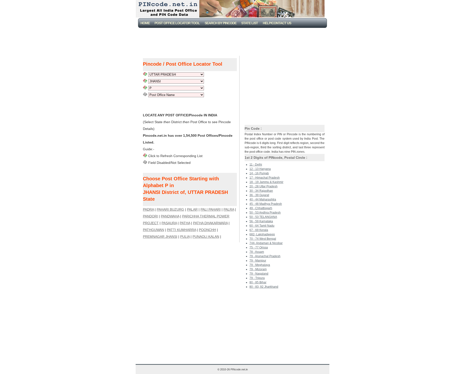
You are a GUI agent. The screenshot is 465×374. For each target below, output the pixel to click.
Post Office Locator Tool (177, 23)
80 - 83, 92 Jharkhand (263, 286)
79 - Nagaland (258, 273)
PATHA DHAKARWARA (210, 223)
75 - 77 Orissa (258, 247)
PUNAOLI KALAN (206, 237)
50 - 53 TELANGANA (263, 217)
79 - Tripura (257, 278)
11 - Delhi (255, 164)
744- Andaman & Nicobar (266, 243)
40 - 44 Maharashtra (262, 199)
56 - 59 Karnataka (261, 221)
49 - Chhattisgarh (260, 208)
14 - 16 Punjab (259, 173)
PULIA (185, 237)
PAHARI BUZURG (170, 209)
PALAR (192, 209)
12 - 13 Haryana (260, 169)
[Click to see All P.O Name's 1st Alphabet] (145, 88)
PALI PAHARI (211, 209)
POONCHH (207, 230)
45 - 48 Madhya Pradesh (265, 204)
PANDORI (150, 216)
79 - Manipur (257, 260)
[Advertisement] (233, 41)
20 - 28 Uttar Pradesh (263, 186)
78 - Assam (256, 252)
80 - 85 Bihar (257, 282)
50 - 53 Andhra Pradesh (265, 212)
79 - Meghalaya (259, 265)
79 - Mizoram (258, 269)
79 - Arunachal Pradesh (264, 256)
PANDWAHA (170, 216)
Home (145, 23)
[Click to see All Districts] (145, 81)
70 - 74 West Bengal (262, 238)
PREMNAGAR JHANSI (160, 237)
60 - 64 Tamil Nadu (261, 225)
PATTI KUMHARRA (181, 230)
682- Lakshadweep (262, 234)
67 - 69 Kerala (258, 230)
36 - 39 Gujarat (259, 195)
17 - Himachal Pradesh (264, 177)
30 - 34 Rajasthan (261, 190)
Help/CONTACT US (277, 23)
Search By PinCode (220, 23)
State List (249, 23)
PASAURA (169, 223)
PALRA (229, 209)
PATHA (185, 223)
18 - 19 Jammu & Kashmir (266, 182)
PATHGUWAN (153, 230)
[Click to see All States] (145, 74)
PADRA (148, 209)
